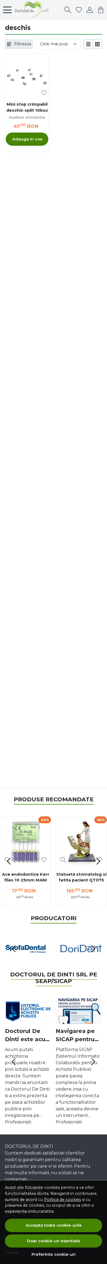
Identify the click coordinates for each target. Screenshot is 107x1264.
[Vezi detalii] (63, 860)
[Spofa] (26, 959)
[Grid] (97, 44)
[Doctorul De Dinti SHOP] (33, 10)
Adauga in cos (27, 139)
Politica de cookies (62, 1199)
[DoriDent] (81, 959)
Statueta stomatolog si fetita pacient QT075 (81, 877)
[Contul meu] (89, 10)
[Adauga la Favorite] (44, 93)
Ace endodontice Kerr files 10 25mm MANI (25, 877)
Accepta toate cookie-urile (54, 1225)
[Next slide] (98, 861)
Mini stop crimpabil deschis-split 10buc (27, 107)
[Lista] (88, 44)
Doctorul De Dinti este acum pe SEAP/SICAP (28, 1035)
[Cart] (100, 10)
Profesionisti (18, 1122)
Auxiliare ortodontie (27, 117)
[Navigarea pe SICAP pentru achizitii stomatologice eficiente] (79, 1011)
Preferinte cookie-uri (53, 1254)
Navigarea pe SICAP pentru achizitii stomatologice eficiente (77, 1035)
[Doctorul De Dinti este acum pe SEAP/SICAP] (28, 1011)
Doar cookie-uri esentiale (53, 1240)
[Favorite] (78, 10)
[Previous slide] (8, 861)
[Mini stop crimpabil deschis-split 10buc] (27, 76)
